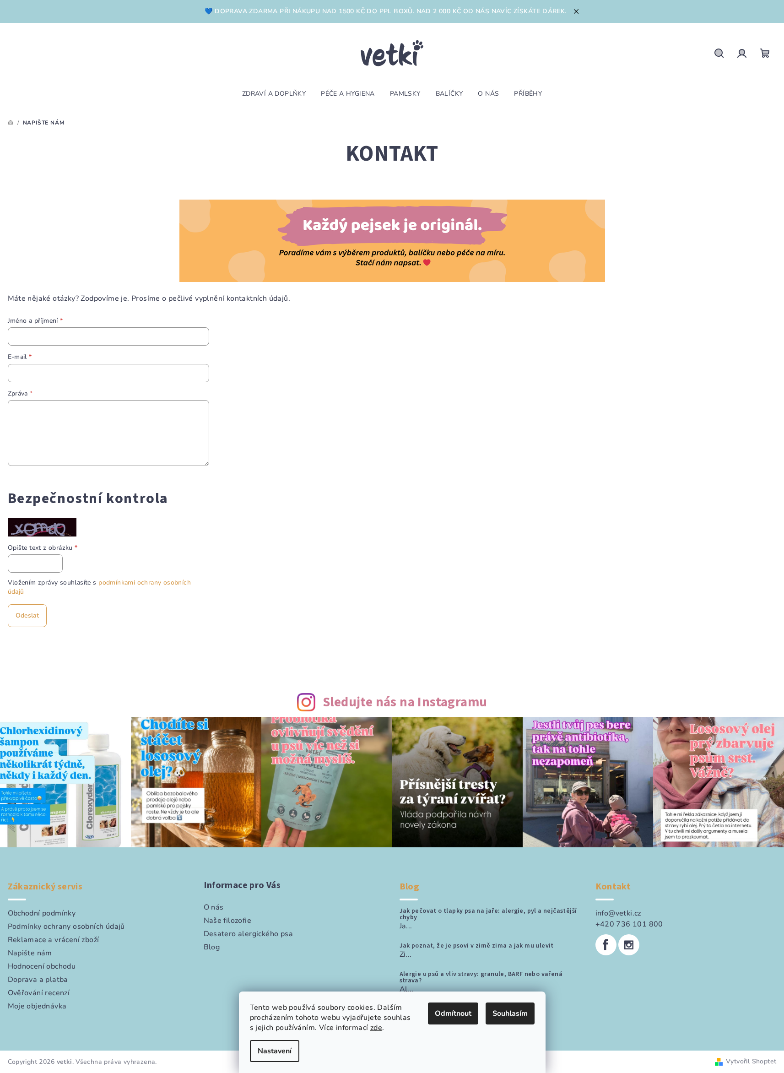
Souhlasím (510, 1013)
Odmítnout (453, 1013)
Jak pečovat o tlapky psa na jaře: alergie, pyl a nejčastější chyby (488, 914)
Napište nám (30, 953)
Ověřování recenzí (39, 993)
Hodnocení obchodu (42, 966)
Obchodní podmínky (42, 913)
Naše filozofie (228, 921)
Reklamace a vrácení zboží (53, 940)
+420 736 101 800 (629, 924)
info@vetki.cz (618, 913)
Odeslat (27, 615)
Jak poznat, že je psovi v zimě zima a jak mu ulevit (477, 946)
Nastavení (275, 1051)
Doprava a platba (38, 980)
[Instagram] (628, 944)
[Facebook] (605, 944)
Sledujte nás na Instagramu (405, 702)
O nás (214, 907)
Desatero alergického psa (248, 934)
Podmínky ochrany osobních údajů (66, 926)
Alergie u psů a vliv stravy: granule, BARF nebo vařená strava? (481, 977)
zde (376, 1028)
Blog (212, 947)
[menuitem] (274, 93)
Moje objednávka (37, 1006)
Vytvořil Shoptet (751, 1061)
